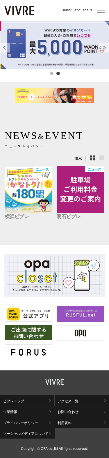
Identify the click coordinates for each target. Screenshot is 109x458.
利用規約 (65, 422)
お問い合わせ (68, 411)
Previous (5, 52)
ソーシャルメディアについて (26, 433)
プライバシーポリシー (20, 422)
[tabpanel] (54, 45)
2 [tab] (57, 73)
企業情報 (10, 411)
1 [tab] (51, 73)
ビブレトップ (13, 400)
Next (104, 52)
